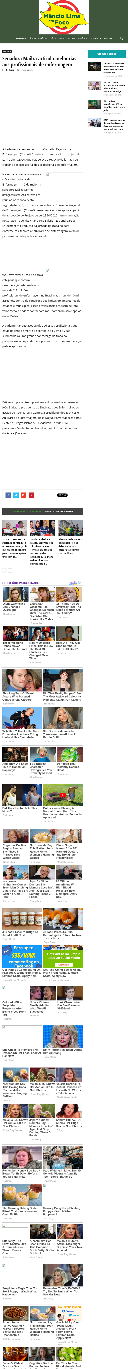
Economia (21, 38)
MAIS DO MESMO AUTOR (59, 511)
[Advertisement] (42, 134)
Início (53, 38)
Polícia (71, 38)
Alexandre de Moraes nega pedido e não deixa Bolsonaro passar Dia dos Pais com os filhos (70, 546)
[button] (122, 39)
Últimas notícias (38, 38)
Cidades (108, 38)
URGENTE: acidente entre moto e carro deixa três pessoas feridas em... (114, 68)
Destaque (7, 535)
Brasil (62, 535)
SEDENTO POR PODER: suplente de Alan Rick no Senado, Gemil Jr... (114, 87)
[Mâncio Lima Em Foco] (64, 17)
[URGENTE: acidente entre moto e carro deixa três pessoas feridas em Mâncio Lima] (94, 66)
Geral (62, 38)
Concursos (95, 38)
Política (82, 38)
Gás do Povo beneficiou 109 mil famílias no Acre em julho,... (114, 106)
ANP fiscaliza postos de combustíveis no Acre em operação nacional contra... (114, 124)
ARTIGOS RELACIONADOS (26, 511)
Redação (10, 70)
